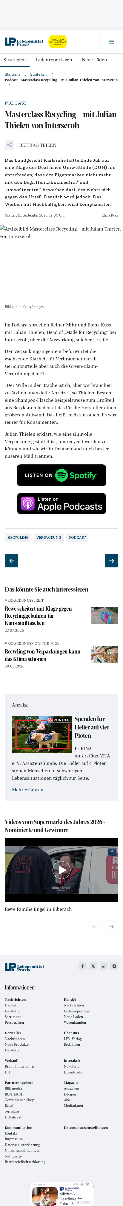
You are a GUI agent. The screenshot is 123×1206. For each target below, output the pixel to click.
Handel (10, 1005)
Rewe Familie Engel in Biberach (38, 909)
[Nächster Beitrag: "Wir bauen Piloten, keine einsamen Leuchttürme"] (111, 560)
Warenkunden (75, 1022)
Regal (9, 1105)
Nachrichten (74, 1005)
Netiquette (13, 1156)
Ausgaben (71, 1088)
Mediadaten (73, 1105)
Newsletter (72, 1066)
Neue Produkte (17, 1044)
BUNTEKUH (14, 1094)
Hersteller (13, 1011)
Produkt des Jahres (20, 1066)
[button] (30, 145)
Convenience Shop (19, 1099)
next (111, 926)
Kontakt (11, 1133)
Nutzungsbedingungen (22, 1150)
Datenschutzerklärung (22, 1144)
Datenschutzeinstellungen (86, 1127)
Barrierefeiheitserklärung (25, 1161)
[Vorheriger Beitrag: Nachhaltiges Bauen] (11, 560)
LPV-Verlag (73, 1038)
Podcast (77, 538)
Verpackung (48, 538)
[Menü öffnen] (111, 42)
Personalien (14, 1022)
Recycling (18, 538)
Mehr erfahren (28, 789)
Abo (67, 1099)
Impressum (14, 1138)
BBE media (13, 1088)
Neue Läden (94, 59)
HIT (8, 1072)
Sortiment (13, 1016)
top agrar (12, 1111)
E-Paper (70, 1094)
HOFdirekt (13, 1117)
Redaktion (72, 1044)
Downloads (73, 1072)
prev (94, 926)
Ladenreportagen (54, 59)
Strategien (15, 59)
